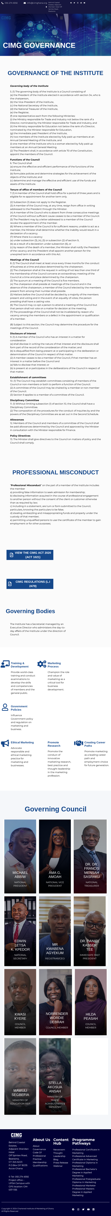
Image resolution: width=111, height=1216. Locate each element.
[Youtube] (84, 2)
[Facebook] (71, 2)
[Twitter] (74, 2)
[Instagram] (77, 2)
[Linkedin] (81, 2)
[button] (61, 18)
